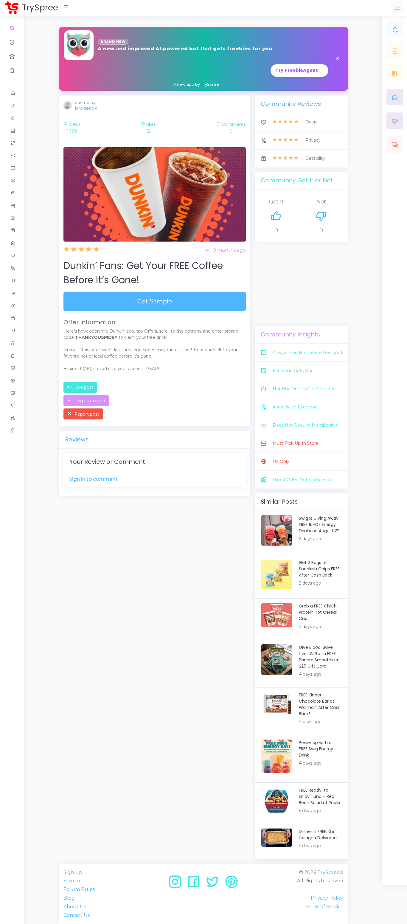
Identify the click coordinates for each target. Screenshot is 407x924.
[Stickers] (11, 393)
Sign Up (72, 872)
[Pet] (11, 368)
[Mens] (11, 305)
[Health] (11, 230)
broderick (86, 108)
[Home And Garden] (11, 243)
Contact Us (76, 915)
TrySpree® (330, 872)
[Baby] (11, 105)
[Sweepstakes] (11, 405)
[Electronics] (11, 193)
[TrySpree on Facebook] (196, 884)
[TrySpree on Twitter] (214, 884)
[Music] (11, 343)
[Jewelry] (11, 255)
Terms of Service (324, 906)
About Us (74, 906)
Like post (83, 387)
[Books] (11, 130)
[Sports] (11, 380)
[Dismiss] (337, 59)
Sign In (71, 881)
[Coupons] (11, 155)
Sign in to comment (93, 479)
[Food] (11, 205)
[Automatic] (11, 28)
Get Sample (154, 301)
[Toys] (11, 418)
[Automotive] (11, 93)
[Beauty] (11, 118)
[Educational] (11, 180)
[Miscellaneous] (11, 318)
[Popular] (11, 56)
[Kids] (11, 268)
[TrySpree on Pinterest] (231, 884)
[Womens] (11, 430)
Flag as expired (89, 400)
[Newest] (11, 42)
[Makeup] (11, 293)
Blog (69, 898)
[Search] (11, 71)
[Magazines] (11, 280)
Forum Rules (79, 889)
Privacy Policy (327, 898)
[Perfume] (11, 355)
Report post (86, 414)
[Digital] (11, 168)
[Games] (11, 218)
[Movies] (11, 330)
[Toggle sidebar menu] (397, 7)
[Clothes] (11, 143)
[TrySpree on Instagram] (177, 884)
